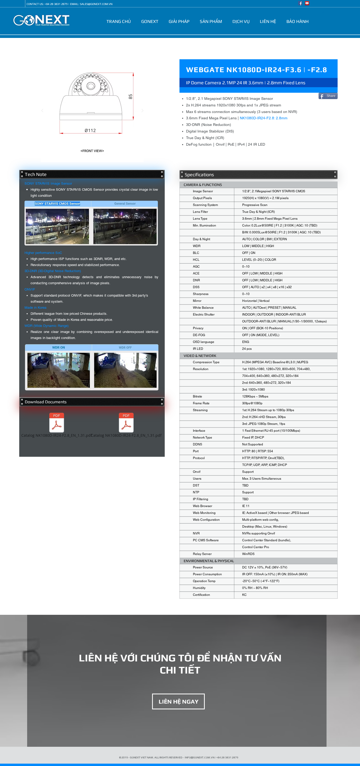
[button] (150, 21)
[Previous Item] (42, 110)
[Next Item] (142, 110)
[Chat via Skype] (18, 4)
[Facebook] (300, 3)
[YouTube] (307, 3)
